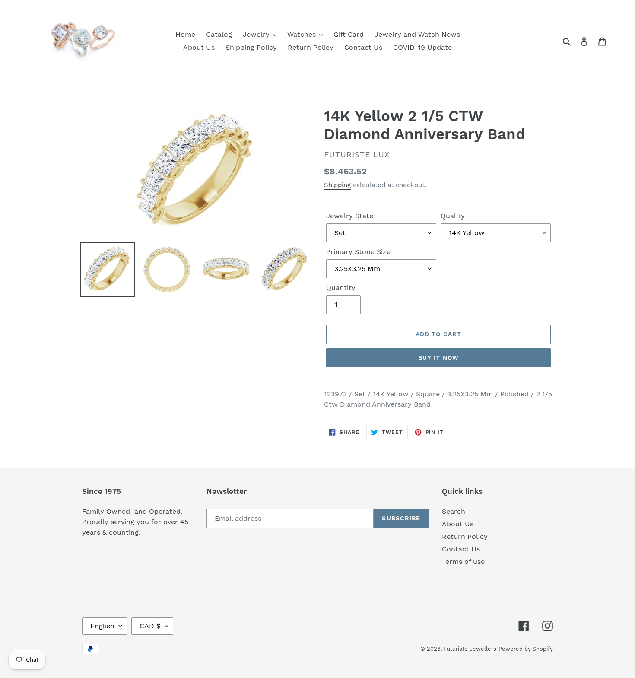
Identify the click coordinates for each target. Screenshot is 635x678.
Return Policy (465, 536)
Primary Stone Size (358, 252)
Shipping (337, 185)
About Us (457, 524)
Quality (453, 216)
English (102, 626)
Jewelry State (349, 216)
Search (453, 511)
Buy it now (438, 357)
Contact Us (461, 549)
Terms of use (463, 561)
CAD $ (150, 626)
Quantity (341, 287)
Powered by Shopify (525, 649)
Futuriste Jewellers (470, 649)
